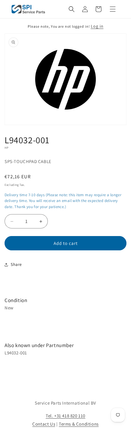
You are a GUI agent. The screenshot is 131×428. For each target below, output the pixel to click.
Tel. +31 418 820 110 (65, 416)
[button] (71, 9)
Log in (97, 26)
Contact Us (43, 424)
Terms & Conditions (79, 424)
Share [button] (16, 264)
